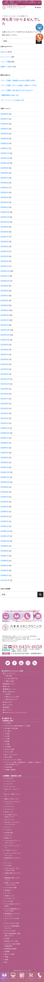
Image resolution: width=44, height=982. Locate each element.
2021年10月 (5, 384)
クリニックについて (9, 673)
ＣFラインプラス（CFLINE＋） (12, 919)
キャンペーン (6, 57)
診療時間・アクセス (9, 684)
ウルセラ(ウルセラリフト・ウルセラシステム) (12, 841)
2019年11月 (5, 477)
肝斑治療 (7, 741)
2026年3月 (5, 138)
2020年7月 (5, 438)
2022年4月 (5, 369)
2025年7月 (5, 178)
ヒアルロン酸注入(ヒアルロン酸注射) (12, 905)
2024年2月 (5, 261)
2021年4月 (5, 413)
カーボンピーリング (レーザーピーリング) (12, 802)
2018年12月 (5, 531)
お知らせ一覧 (7, 702)
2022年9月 (5, 345)
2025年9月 (5, 168)
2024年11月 (5, 217)
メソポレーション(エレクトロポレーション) (12, 854)
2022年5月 (5, 364)
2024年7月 (5, 237)
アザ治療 (7, 738)
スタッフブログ (8, 704)
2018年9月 (5, 546)
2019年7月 (5, 497)
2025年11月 (5, 158)
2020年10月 (5, 433)
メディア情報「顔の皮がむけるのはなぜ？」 (18, 90)
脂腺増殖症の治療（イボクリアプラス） (12, 879)
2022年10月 (5, 340)
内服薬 (6, 956)
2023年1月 (5, 325)
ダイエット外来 (9, 751)
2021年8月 (5, 394)
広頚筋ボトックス (9, 895)
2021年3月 (5, 418)
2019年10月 (5, 482)
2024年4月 (5, 251)
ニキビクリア (8, 829)
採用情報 (6, 707)
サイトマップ (7, 710)
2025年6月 (5, 183)
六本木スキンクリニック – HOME (13, 671)
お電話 (27, 616)
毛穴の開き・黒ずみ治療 (11, 728)
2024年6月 (5, 242)
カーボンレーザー (9, 806)
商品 (6, 962)
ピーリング (8, 827)
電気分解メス (8, 890)
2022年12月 (5, 330)
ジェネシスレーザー (10, 786)
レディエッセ (8, 862)
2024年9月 (5, 227)
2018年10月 (5, 541)
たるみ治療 (8, 746)
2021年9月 (5, 389)
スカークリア (8, 835)
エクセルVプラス (9, 778)
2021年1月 (5, 423)
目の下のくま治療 (9, 749)
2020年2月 (5, 462)
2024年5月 (5, 246)
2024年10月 (5, 222)
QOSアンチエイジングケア (9, 640)
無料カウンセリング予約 (12, 696)
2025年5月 (5, 188)
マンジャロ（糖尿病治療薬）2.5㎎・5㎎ (12, 927)
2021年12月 (5, 379)
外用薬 (6, 959)
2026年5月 (5, 129)
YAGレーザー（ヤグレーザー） (12, 790)
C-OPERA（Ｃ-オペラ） (11, 850)
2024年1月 (5, 266)
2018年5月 (5, 565)
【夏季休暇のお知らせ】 (10, 95)
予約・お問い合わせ (9, 691)
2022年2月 (5, 374)
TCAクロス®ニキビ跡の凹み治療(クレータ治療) (17, 725)
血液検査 (7, 951)
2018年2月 (5, 575)
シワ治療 (7, 744)
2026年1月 (5, 148)
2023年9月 (5, 286)
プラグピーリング (9, 809)
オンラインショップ (31, 979)
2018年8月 (5, 551)
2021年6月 (5, 404)
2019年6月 (5, 502)
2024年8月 (5, 232)
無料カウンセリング (16, 616)
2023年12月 (5, 271)
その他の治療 (8, 767)
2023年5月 (5, 305)
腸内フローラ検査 (9, 954)
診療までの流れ (10, 681)
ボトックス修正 (9, 901)
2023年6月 (5, 300)
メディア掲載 (6, 62)
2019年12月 (5, 472)
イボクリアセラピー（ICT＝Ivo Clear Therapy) (12, 869)
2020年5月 (5, 448)
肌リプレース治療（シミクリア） (12, 795)
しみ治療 (7, 736)
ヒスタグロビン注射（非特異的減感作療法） (12, 945)
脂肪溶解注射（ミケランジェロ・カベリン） (12, 914)
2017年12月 (5, 580)
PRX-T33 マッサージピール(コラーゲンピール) (12, 823)
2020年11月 (5, 428)
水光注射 (7, 938)
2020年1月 (5, 467)
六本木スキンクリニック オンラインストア (15, 712)
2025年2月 (5, 202)
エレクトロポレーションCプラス (12, 846)
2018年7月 (5, 556)
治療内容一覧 (8, 718)
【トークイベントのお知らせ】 (12, 100)
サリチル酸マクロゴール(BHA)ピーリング (11, 815)
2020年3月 (5, 458)
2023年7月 (5, 296)
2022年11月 (5, 335)
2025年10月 (5, 163)
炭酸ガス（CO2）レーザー (12, 799)
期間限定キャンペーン (10, 689)
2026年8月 (5, 114)
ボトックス (8, 893)
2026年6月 (5, 124)
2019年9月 (5, 487)
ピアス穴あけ (8, 865)
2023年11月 (5, 276)
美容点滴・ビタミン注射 (11, 941)
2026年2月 (5, 143)
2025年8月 (5, 173)
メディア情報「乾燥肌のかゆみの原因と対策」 (18, 80)
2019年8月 (5, 492)
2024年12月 (5, 212)
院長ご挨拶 (9, 676)
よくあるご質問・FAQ (12, 678)
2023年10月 (5, 281)
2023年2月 (5, 320)
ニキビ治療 (8, 723)
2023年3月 (5, 315)
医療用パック (8, 838)
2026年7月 (5, 119)
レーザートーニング (10, 781)
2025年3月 (5, 197)
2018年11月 (5, 536)
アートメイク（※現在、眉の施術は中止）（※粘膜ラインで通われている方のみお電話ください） (23, 763)
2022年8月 (5, 350)
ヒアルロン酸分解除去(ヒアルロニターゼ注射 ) (12, 910)
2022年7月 (5, 354)
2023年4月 (5, 310)
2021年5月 (5, 408)
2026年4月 (5, 134)
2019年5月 (5, 507)
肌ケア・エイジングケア (11, 754)
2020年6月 (5, 443)
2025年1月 (5, 207)
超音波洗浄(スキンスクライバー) (12, 859)
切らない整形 (8, 757)
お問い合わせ (38, 616)
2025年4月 (5, 192)
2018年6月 (5, 561)
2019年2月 (5, 521)
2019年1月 (5, 526)
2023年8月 (5, 291)
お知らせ (4, 52)
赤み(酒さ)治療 (9, 832)
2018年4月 (5, 570)
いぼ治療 (7, 733)
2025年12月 (5, 153)
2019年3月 (5, 516)
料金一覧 (6, 686)
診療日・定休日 (6, 67)
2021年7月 (5, 399)
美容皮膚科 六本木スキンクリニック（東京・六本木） (14, 7)
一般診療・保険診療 (10, 769)
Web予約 (6, 616)
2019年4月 (5, 512)
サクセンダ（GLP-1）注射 (12, 923)
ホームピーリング (9, 819)
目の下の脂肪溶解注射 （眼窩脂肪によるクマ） (12, 934)
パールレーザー (9, 783)
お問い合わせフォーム (12, 699)
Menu (39, 7)
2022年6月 (5, 359)
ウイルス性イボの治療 (10, 887)
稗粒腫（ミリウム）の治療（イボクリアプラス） (12, 884)
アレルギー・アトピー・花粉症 (13, 759)
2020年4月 (5, 453)
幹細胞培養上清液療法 (10, 948)
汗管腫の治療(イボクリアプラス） (12, 874)
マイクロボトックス (10, 898)
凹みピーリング (9, 812)
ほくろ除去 (8, 731)
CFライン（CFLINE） (10, 931)
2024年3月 (5, 256)
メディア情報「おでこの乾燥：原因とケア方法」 (19, 85)
